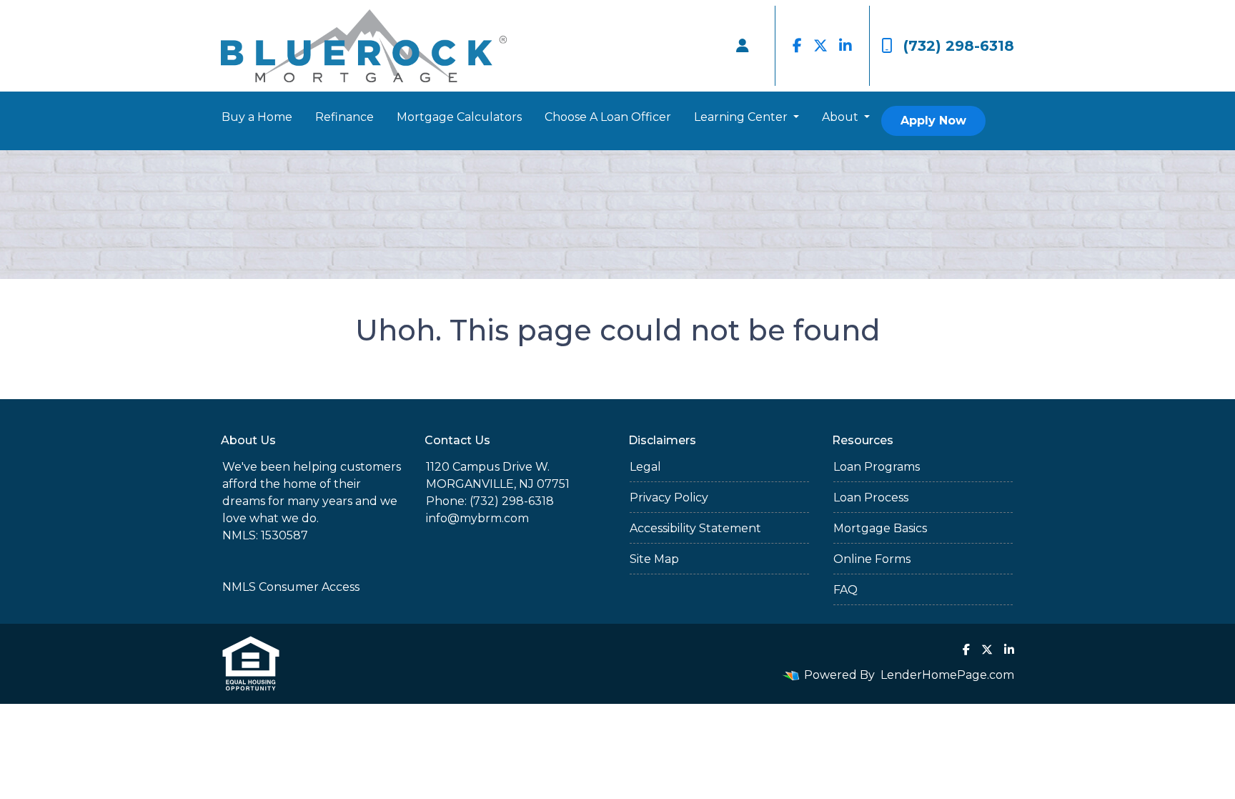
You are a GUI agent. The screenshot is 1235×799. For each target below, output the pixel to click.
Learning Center (742, 117)
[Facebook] (797, 46)
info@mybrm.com (477, 518)
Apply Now (933, 120)
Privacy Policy (669, 497)
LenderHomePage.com (947, 675)
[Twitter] (820, 46)
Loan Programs (876, 467)
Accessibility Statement (695, 528)
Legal (645, 467)
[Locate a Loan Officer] (742, 46)
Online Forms (872, 559)
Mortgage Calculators (459, 117)
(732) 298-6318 (958, 45)
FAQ (845, 590)
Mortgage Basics (880, 528)
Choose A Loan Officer (608, 117)
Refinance (344, 117)
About (841, 117)
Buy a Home (257, 117)
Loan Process (870, 497)
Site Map (654, 559)
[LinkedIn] (845, 46)
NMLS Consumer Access (290, 587)
